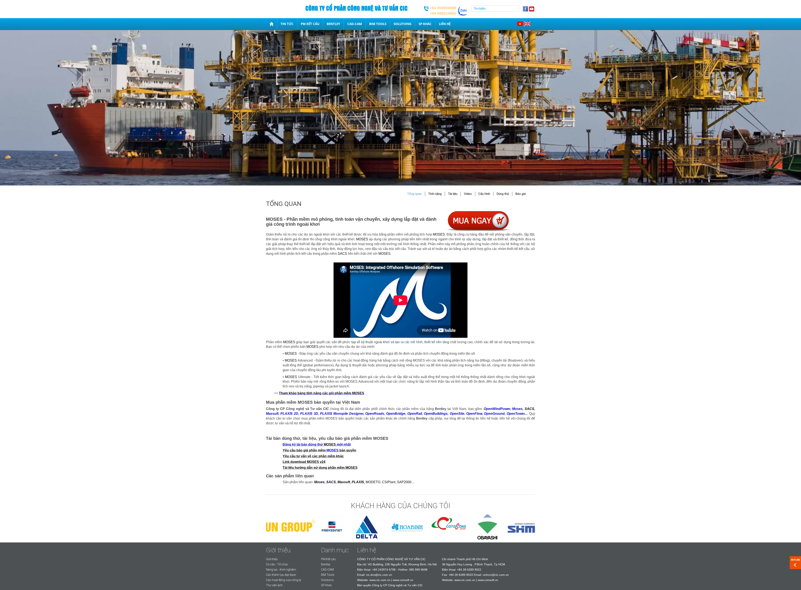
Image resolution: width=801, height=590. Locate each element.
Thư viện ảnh (274, 585)
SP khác (425, 24)
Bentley (333, 24)
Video (468, 194)
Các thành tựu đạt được (281, 574)
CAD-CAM (354, 24)
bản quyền (347, 450)
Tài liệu (452, 194)
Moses (319, 482)
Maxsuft (344, 482)
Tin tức (287, 24)
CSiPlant (388, 482)
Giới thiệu (272, 559)
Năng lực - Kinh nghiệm (281, 569)
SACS (342, 253)
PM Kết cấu (310, 24)
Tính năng (435, 194)
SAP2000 (404, 482)
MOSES (439, 234)
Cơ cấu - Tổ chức (277, 564)
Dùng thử (503, 194)
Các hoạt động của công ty (283, 580)
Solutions (402, 24)
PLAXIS (358, 482)
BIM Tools (377, 24)
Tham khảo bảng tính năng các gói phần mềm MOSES (321, 393)
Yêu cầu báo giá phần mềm (304, 450)
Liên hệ (445, 24)
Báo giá (520, 194)
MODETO (373, 482)
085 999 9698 (418, 569)
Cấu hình (484, 194)
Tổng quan (414, 194)
